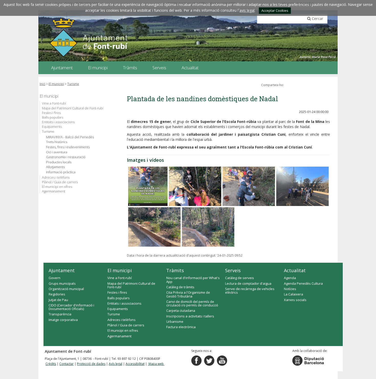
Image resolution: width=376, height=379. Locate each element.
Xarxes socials (295, 299)
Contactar (66, 364)
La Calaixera (293, 294)
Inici (42, 84)
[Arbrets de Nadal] (148, 186)
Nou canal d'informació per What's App (193, 279)
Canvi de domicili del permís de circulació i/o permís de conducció (192, 303)
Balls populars (52, 117)
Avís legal (115, 364)
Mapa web (156, 364)
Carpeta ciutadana (180, 310)
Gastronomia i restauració (65, 157)
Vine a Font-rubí (54, 103)
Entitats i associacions (58, 122)
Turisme (73, 84)
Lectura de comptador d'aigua (248, 283)
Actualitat (295, 270)
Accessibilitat (135, 364)
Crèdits (51, 364)
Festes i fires (51, 112)
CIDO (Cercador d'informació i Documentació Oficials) (71, 307)
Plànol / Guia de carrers (60, 182)
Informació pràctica (60, 172)
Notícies (290, 288)
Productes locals (58, 162)
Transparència (60, 314)
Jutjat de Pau (58, 299)
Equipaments (52, 126)
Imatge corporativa (63, 319)
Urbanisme (174, 321)
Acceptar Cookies (274, 10)
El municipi (56, 84)
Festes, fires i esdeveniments (68, 147)
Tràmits (175, 270)
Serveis (233, 270)
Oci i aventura (56, 152)
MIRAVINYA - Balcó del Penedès (70, 137)
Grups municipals (62, 283)
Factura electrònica (181, 327)
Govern (54, 277)
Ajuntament (62, 270)
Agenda (290, 277)
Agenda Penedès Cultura (303, 283)
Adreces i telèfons (56, 177)
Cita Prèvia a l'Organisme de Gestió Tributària (188, 294)
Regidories (57, 294)
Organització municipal (66, 288)
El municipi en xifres (57, 186)
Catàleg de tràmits (180, 287)
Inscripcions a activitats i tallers (190, 316)
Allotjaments (55, 167)
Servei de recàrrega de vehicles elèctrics (249, 290)
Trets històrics (56, 142)
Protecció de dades (91, 364)
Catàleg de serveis (239, 277)
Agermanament (53, 191)
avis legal (247, 10)
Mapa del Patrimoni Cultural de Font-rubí (72, 108)
